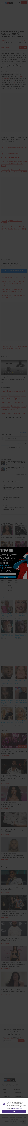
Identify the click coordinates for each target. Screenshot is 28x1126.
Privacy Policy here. (17, 1108)
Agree (14, 1111)
